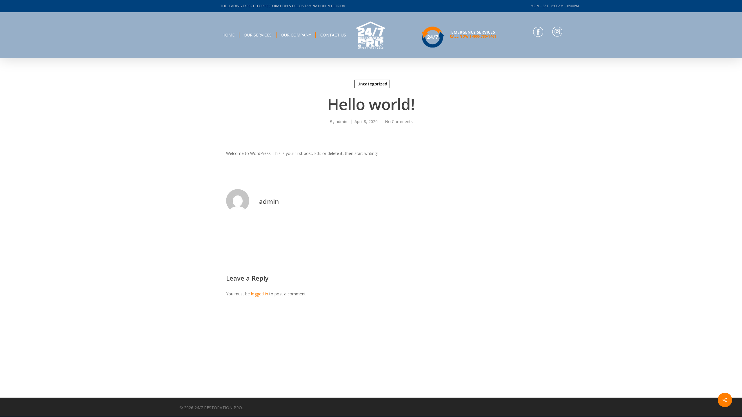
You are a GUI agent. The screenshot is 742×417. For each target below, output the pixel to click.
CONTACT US (333, 35)
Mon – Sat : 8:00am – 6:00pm (555, 5)
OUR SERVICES (258, 35)
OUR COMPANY (296, 35)
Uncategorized (372, 84)
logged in (259, 294)
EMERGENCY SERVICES (473, 34)
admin (341, 121)
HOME (228, 35)
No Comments (399, 121)
